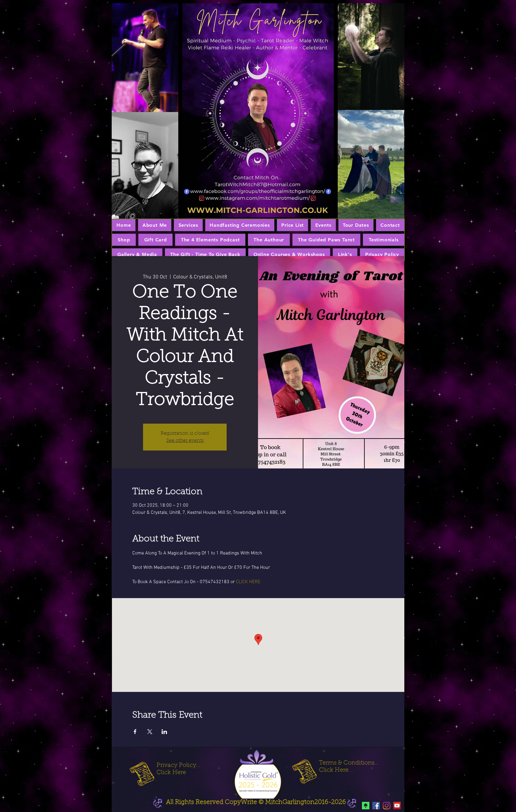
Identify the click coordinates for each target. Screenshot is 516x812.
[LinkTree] (365, 805)
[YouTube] (397, 805)
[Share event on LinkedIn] (164, 731)
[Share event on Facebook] (135, 731)
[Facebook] (376, 805)
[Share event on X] (150, 731)
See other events (185, 440)
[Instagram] (386, 805)
